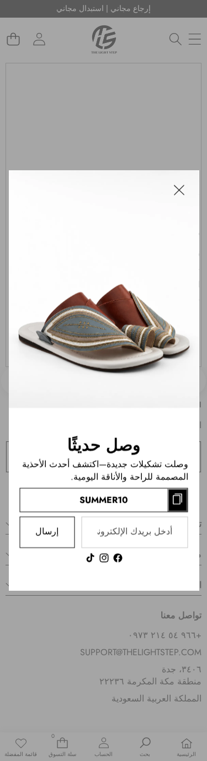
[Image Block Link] (103, 289)
